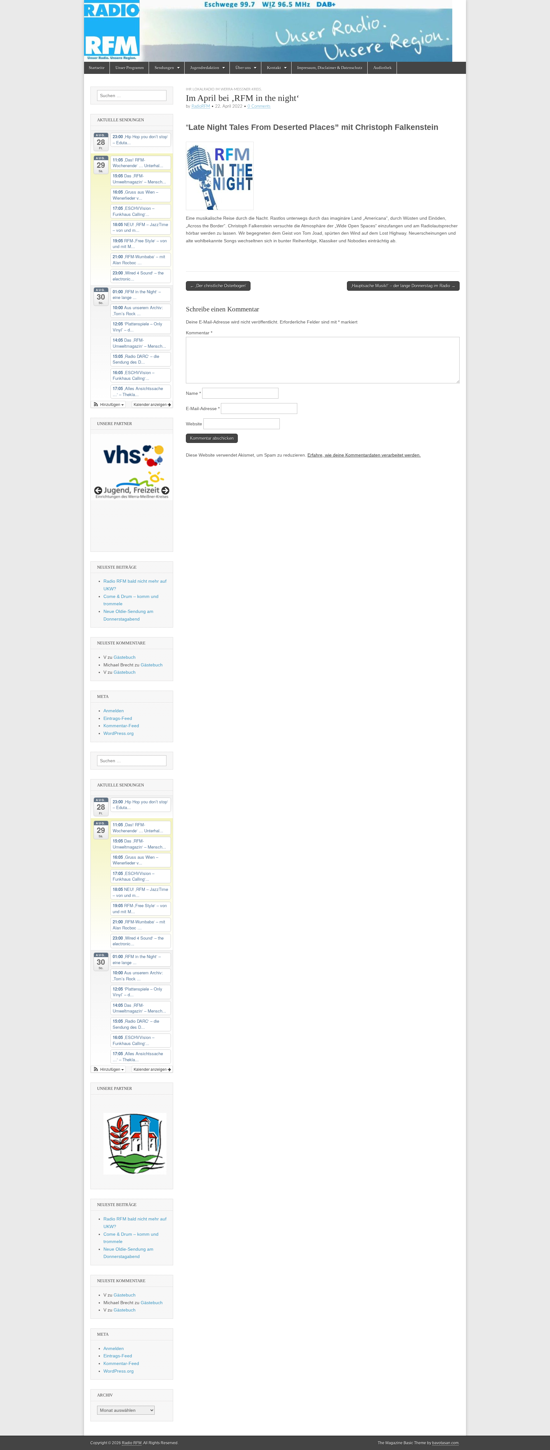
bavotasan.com (445, 1443)
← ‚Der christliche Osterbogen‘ (218, 285)
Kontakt (274, 67)
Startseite (97, 67)
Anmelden (113, 710)
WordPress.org (118, 733)
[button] (108, 404)
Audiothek (382, 67)
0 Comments (259, 106)
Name (193, 393)
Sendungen (164, 67)
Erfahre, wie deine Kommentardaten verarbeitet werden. (364, 455)
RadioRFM (201, 106)
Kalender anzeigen (151, 404)
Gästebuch (125, 657)
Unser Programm (130, 67)
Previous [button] (98, 491)
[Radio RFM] (275, 31)
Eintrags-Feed (117, 718)
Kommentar (199, 332)
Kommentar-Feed (121, 725)
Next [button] (165, 491)
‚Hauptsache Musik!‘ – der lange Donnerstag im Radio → (403, 285)
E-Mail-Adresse (203, 408)
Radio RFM (132, 1443)
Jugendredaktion (204, 67)
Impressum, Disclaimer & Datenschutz (330, 67)
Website (194, 423)
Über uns (243, 67)
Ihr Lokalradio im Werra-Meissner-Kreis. (224, 89)
